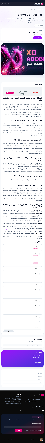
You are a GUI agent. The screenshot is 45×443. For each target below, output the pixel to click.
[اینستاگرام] (36, 406)
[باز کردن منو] (2, 4)
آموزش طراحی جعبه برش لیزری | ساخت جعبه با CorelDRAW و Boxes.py (13, 399)
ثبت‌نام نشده (35, 92)
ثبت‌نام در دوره (37, 37)
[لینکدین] (42, 406)
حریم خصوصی (3, 439)
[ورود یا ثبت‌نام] (5, 4)
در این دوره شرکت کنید (9, 92)
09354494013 (32, 0)
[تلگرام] (39, 406)
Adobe (7, 230)
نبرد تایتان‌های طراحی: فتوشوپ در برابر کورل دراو (13, 401)
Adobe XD (17, 180)
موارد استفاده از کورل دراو (17, 396)
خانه (43, 9)
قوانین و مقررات (10, 439)
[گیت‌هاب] (33, 406)
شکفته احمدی (18, 163)
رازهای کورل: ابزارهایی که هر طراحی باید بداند (13, 403)
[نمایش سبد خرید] (9, 4)
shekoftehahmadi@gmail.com (23, 0)
